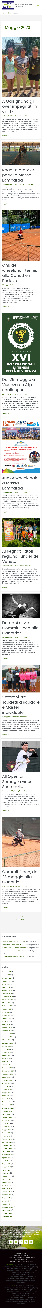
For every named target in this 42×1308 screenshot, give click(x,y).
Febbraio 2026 (7, 990)
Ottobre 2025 (6, 1003)
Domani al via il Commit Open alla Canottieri (20, 628)
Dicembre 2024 (7, 1034)
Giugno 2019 (6, 1198)
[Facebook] (16, 1242)
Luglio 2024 (6, 1049)
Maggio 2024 (6, 1055)
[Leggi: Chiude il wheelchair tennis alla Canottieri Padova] (21, 235)
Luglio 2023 (6, 1086)
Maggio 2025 (6, 1018)
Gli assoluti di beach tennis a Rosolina (15, 948)
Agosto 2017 (6, 1204)
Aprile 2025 (6, 1021)
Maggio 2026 (6, 981)
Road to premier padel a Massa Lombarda (18, 175)
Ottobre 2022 (6, 1114)
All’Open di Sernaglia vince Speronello (17, 781)
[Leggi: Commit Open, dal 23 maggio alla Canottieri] (21, 842)
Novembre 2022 (7, 1111)
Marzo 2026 (6, 987)
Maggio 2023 (6, 1093)
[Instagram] (21, 1242)
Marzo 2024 (6, 1062)
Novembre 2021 (7, 1148)
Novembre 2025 (7, 1000)
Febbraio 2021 (7, 1176)
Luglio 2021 (5, 1161)
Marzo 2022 (6, 1136)
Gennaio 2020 (7, 1195)
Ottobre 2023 (6, 1077)
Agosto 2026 (6, 972)
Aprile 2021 (6, 1170)
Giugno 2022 (6, 1127)
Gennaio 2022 (7, 1142)
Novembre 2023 (7, 1074)
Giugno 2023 (6, 1089)
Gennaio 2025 (7, 1031)
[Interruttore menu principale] (38, 5)
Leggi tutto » (6, 135)
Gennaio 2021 (7, 1179)
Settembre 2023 (7, 1080)
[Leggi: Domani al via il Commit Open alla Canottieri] (21, 606)
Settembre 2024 (7, 1043)
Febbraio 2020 (7, 1192)
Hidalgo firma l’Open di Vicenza (13, 957)
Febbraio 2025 (7, 1027)
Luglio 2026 (6, 975)
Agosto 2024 (6, 1046)
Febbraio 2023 (7, 1102)
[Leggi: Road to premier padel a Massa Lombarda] (21, 153)
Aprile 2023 (6, 1096)
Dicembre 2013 (7, 1216)
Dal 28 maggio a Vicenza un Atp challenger (18, 384)
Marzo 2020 (6, 1189)
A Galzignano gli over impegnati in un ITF (19, 106)
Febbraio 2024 (7, 1065)
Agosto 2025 (6, 1009)
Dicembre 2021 (7, 1145)
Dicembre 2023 (7, 1071)
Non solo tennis (20, 184)
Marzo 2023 (6, 1099)
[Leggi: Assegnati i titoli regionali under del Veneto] (21, 532)
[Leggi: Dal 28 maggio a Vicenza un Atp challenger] (21, 344)
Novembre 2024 (7, 1037)
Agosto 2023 (6, 1083)
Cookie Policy (11, 1286)
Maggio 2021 (6, 1167)
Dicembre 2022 (7, 1108)
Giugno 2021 (6, 1164)
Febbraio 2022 (7, 1139)
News (16, 116)
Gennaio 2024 (7, 1068)
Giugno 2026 (6, 978)
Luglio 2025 (6, 1012)
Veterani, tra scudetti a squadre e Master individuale (21, 704)
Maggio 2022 (6, 1130)
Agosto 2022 (6, 1120)
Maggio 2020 (6, 1182)
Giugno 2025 (6, 1015)
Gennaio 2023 (7, 1105)
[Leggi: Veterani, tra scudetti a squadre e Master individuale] (21, 679)
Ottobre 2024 (6, 1040)
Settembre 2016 (7, 1207)
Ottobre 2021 (6, 1151)
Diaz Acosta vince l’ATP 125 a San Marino (16, 951)
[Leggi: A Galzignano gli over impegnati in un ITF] (21, 67)
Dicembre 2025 (7, 997)
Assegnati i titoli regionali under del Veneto (21, 556)
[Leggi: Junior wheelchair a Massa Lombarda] (21, 446)
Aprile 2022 (6, 1133)
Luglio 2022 (6, 1124)
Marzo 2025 (6, 1024)
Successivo (21, 920)
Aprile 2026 (6, 984)
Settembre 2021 (7, 1154)
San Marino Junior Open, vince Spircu (15, 945)
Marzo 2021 (6, 1173)
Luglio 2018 (5, 1201)
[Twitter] (26, 1242)
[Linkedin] (31, 1242)
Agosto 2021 (6, 1158)
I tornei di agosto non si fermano (13, 941)
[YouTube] (11, 1242)
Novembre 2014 (7, 1213)
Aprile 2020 (6, 1185)
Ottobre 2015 (6, 1210)
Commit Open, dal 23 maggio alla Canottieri (20, 877)
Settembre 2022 (7, 1117)
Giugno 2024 (6, 1052)
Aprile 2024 (6, 1059)
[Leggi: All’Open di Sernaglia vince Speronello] (21, 756)
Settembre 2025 (7, 1006)
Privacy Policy (11, 1265)
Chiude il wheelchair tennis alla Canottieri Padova (19, 272)
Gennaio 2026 (7, 994)
